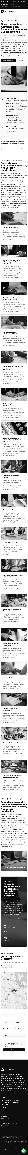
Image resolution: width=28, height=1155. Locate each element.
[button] (14, 991)
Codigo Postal (7, 1028)
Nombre (5, 1016)
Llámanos (21, 60)
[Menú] (26, 11)
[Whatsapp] (23, 1150)
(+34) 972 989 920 (6, 1104)
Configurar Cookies (6, 1125)
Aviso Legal (4, 1116)
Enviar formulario (14, 1049)
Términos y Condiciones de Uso (9, 1123)
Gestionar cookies (16, 6)
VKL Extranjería (9, 11)
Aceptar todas (4, 6)
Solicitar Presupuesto (7, 60)
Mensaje (5, 1035)
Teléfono (17, 1022)
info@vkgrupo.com (6, 1107)
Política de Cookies (6, 1118)
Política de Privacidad (6, 1121)
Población (18, 1028)
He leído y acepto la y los (15, 1045)
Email (5, 1022)
